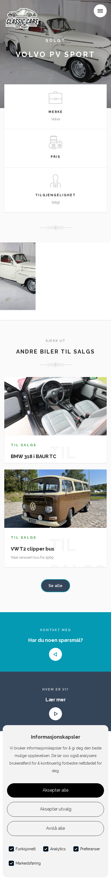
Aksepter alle (55, 790)
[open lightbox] (18, 276)
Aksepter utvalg (55, 809)
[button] (100, 10)
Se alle (55, 585)
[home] (23, 12)
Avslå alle (55, 828)
